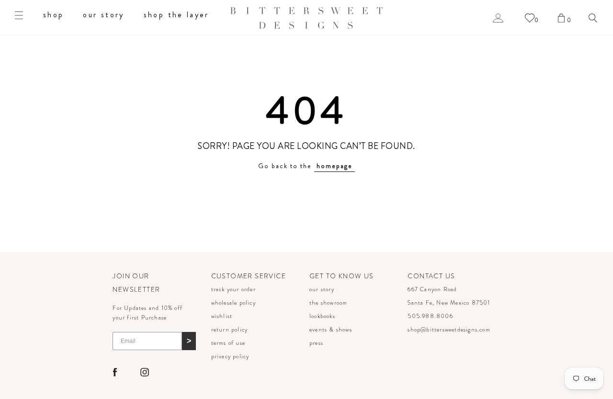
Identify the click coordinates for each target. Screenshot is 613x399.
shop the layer (176, 14)
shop (53, 14)
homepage (334, 166)
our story (103, 14)
